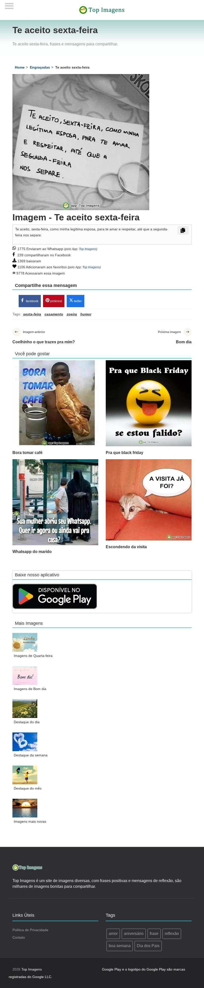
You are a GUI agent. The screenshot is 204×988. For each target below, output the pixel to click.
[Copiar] (183, 230)
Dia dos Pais (148, 946)
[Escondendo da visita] (149, 499)
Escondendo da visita (126, 547)
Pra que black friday (124, 452)
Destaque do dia (27, 722)
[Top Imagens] (102, 10)
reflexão (172, 933)
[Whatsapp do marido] (55, 502)
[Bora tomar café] (55, 403)
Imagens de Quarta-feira (33, 656)
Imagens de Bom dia (30, 689)
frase (154, 933)
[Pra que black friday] (149, 403)
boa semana (120, 946)
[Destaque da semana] (24, 741)
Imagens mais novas (30, 821)
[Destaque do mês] (24, 775)
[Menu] (9, 4)
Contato (18, 937)
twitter (77, 301)
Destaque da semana (31, 755)
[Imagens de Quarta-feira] (24, 642)
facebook (31, 301)
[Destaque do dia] (24, 708)
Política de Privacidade (30, 930)
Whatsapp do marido (32, 551)
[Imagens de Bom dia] (24, 675)
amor (113, 933)
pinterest (56, 301)
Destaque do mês (28, 788)
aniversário (134, 933)
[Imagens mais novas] (24, 808)
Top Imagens (87, 249)
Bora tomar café (27, 452)
